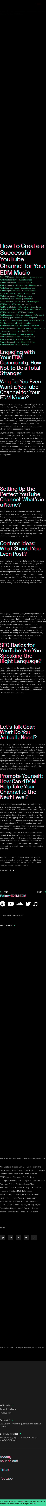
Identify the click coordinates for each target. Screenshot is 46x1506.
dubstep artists (6, 1173)
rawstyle (3, 865)
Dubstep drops (26, 280)
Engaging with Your (17, 355)
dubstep (20, 857)
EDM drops (5, 304)
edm (16, 1173)
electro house (39, 1180)
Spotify (5, 1457)
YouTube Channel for (19, 389)
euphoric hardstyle (7, 860)
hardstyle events (9, 331)
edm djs (33, 1173)
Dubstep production (28, 293)
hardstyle (15, 862)
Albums (9, 11)
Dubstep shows (7, 298)
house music (31, 1198)
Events (19, 860)
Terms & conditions (8, 1409)
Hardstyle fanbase (8, 334)
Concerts (11, 857)
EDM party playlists (26, 312)
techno (18, 865)
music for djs (5, 1201)
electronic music (7, 1187)
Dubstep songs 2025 (25, 298)
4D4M (2, 820)
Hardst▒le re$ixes (24, 339)
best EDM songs (7, 277)
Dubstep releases (8, 296)
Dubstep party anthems (10, 290)
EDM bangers (33, 301)
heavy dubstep (18, 1198)
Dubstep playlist (29, 290)
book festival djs (34, 1167)
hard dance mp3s (7, 1194)
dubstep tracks (7, 301)
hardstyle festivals (26, 334)
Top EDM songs (23, 344)
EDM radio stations (24, 315)
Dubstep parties (28, 288)
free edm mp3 (15, 1191)
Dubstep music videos (10, 288)
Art (1, 1167)
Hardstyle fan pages (27, 331)
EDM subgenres (31, 317)
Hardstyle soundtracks (10, 342)
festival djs (36, 1187)
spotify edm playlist (8, 1208)
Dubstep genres (7, 285)
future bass (27, 1191)
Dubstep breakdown (9, 280)
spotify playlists (24, 1208)
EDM (27, 857)
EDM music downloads (34, 309)
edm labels (36, 307)
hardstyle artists (37, 320)
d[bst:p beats (36, 277)
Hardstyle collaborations (26, 323)
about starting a (29, 404)
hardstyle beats (7, 323)
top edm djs (13, 1211)
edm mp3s (17, 1177)
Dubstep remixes (25, 296)
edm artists (20, 301)
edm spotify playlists (8, 1180)
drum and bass (30, 1170)
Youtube (6, 1478)
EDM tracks (5, 320)
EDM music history (8, 312)
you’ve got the (5, 410)
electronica (35, 857)
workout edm (32, 1211)
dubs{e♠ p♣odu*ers (9, 293)
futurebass (37, 860)
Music (38, 862)
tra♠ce (22, 1211)
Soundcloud (9, 1461)
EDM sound (39, 315)
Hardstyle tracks (28, 342)
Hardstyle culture (8, 328)
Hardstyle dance (24, 328)
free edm (4, 1191)
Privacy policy (5, 1413)
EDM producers (7, 315)
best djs (7, 1167)
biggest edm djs (19, 1167)
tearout (35, 1208)
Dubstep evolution (8, 282)
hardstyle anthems (20, 320)
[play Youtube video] (23, 93)
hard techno (5, 862)
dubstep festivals (25, 282)
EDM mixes (5, 309)
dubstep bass (22, 277)
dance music (5, 1170)
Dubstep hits (22, 285)
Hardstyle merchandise (10, 336)
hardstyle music (29, 336)
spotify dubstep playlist (30, 1204)
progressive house (20, 1201)
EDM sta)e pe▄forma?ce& (11, 317)
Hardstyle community (9, 325)
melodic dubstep (27, 862)
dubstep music (36, 285)
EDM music (17, 309)
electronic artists (7, 1184)
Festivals (27, 860)
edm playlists (28, 1177)
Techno (3, 1211)
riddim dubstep (13, 1204)
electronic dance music (25, 1184)
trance (25, 865)
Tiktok (4, 1470)
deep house (17, 1170)
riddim (10, 865)
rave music (34, 1201)
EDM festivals (24, 307)
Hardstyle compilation (30, 325)
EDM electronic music (22, 304)
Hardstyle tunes (7, 344)
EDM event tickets (8, 307)
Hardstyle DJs (39, 328)
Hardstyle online (7, 339)
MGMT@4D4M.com (15, 915)
